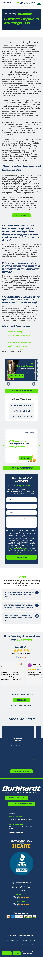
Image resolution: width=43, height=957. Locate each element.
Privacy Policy (28, 550)
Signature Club (16, 798)
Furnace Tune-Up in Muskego (16, 346)
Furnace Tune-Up (21, 411)
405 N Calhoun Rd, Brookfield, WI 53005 (20, 827)
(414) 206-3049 (27, 953)
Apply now (25, 458)
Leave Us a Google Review (21, 694)
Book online (6, 953)
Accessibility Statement (26, 935)
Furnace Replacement (21, 405)
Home (6, 14)
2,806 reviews (25, 653)
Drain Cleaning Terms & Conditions (17, 940)
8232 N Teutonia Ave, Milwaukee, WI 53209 (20, 820)
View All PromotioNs (21, 391)
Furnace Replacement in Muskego (18, 339)
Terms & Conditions (15, 552)
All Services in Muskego (14, 332)
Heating (13, 14)
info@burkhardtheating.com (18, 549)
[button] (17, 953)
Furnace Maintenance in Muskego (18, 342)
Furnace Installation (21, 416)
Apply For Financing (21, 804)
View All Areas (21, 771)
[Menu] (39, 3)
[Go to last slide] (8, 384)
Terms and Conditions (20, 938)
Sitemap (33, 940)
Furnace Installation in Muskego (17, 335)
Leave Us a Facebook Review (21, 706)
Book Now (21, 700)
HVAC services (26, 350)
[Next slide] (33, 384)
